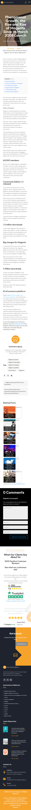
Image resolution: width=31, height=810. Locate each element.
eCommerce (12, 370)
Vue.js (5, 711)
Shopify (6, 714)
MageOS (6, 701)
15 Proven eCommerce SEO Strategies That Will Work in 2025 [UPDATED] (18, 742)
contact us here (18, 324)
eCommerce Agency (11, 41)
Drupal (5, 705)
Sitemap (15, 807)
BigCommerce (7, 716)
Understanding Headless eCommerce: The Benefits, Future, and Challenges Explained (18, 731)
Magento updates (14, 367)
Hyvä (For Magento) (9, 699)
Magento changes (14, 365)
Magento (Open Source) (10, 691)
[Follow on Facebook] (4, 375)
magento (21, 370)
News (26, 41)
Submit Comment (19, 537)
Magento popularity (14, 362)
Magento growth (13, 359)
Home (12, 48)
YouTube (22, 601)
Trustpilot (14, 601)
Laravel (6, 709)
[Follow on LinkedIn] (11, 375)
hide (12, 79)
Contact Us (21, 644)
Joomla (6, 707)
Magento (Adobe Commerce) (11, 693)
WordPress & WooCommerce (11, 703)
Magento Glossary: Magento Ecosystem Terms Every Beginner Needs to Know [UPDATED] (19, 753)
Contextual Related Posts (17, 484)
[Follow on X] (8, 375)
